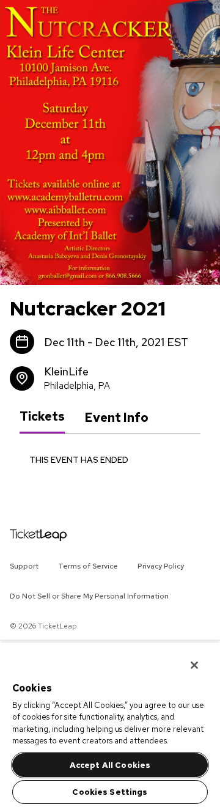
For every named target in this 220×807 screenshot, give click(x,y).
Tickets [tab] (42, 417)
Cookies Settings (109, 792)
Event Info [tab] (116, 418)
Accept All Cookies (110, 765)
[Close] (185, 657)
